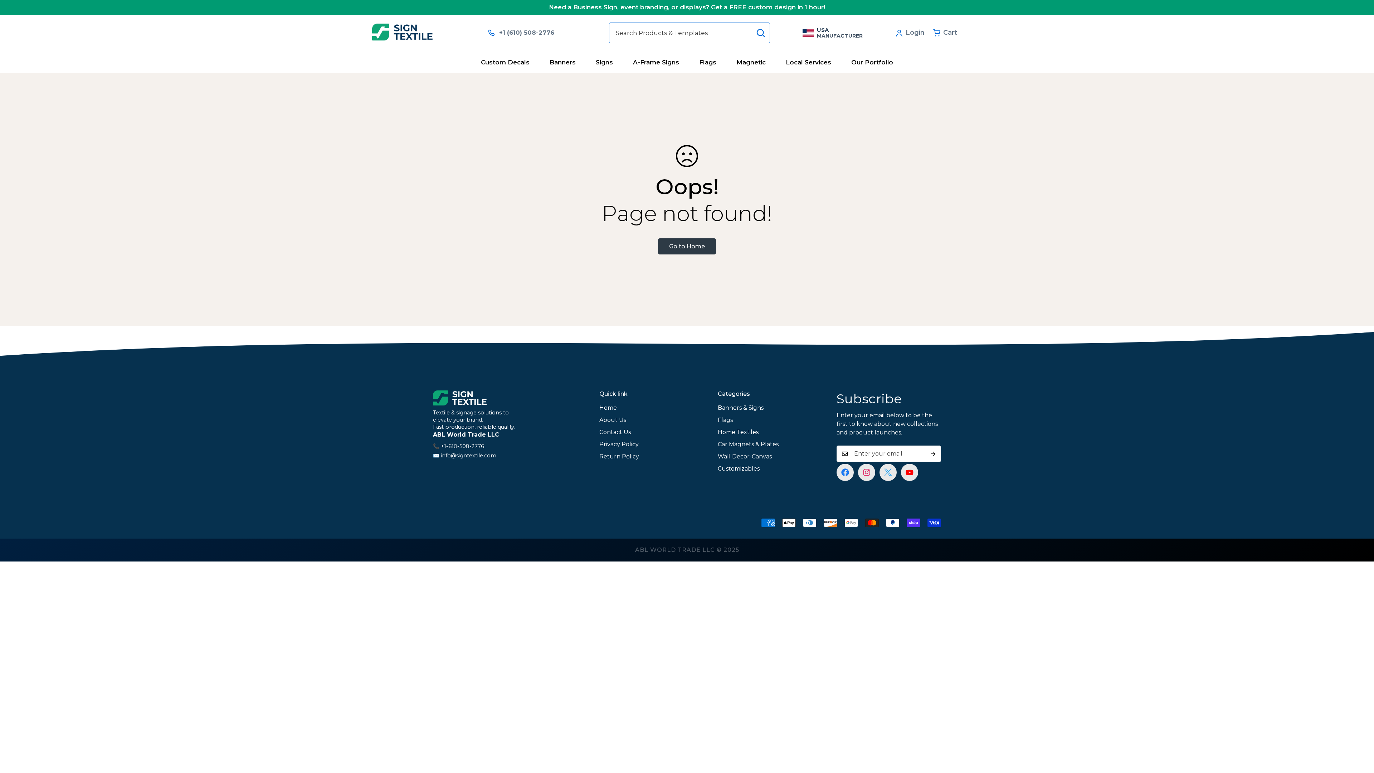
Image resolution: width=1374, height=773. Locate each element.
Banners (563, 62)
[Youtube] (909, 472)
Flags (707, 62)
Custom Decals (505, 62)
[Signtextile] (425, 32)
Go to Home (687, 246)
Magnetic (751, 62)
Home (608, 407)
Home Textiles (738, 432)
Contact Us (615, 432)
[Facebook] (845, 472)
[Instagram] (866, 472)
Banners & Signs (741, 407)
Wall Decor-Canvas (745, 456)
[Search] (760, 33)
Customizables (739, 468)
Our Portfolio (872, 62)
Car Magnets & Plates (748, 444)
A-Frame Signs (656, 62)
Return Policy (619, 456)
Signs (604, 62)
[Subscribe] (933, 454)
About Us (612, 420)
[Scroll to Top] (1360, 734)
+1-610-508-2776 (462, 446)
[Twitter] (888, 472)
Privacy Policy (619, 444)
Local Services (808, 62)
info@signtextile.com (468, 455)
